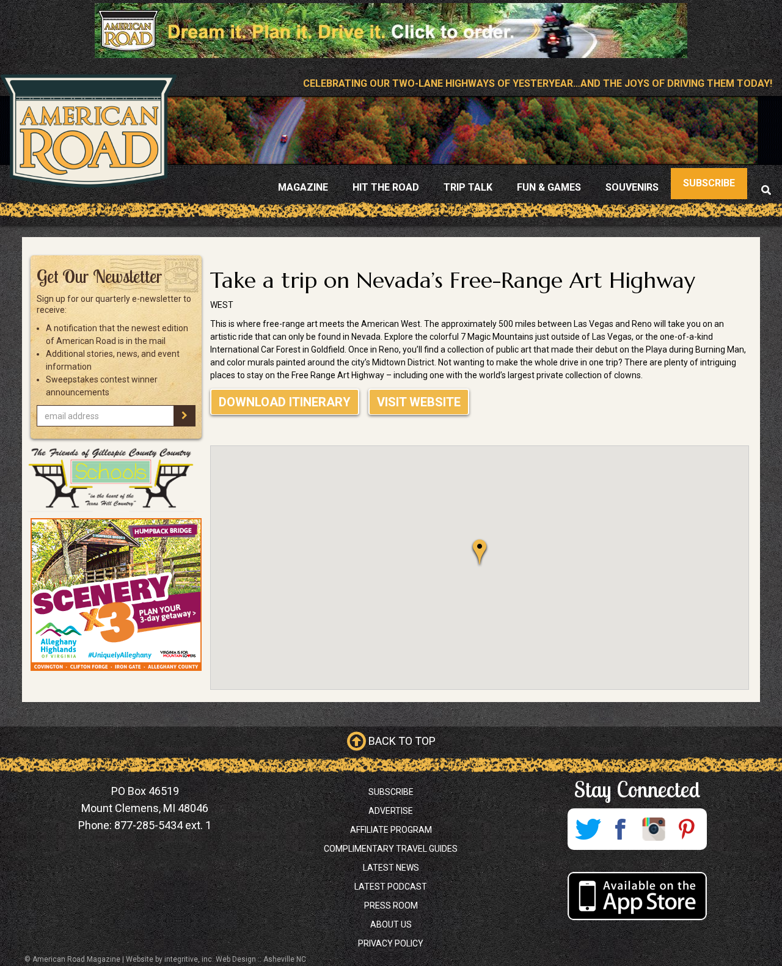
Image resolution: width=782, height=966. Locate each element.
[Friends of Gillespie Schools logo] (116, 478)
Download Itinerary (285, 402)
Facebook (620, 829)
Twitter (587, 829)
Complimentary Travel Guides (391, 849)
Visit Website (419, 402)
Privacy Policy (390, 943)
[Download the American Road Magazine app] (637, 896)
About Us (391, 924)
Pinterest (686, 829)
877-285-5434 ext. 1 (162, 825)
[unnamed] (116, 594)
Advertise (390, 811)
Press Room (391, 905)
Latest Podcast (390, 886)
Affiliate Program (391, 830)
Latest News (391, 868)
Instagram (653, 829)
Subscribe (391, 792)
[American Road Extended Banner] (391, 30)
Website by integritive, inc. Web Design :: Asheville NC (216, 959)
